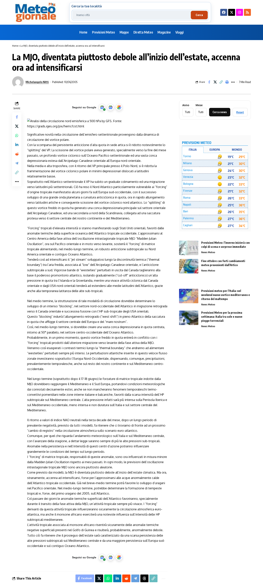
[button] (221, 82)
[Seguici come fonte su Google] (102, 107)
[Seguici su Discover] (119, 107)
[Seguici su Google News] (110, 107)
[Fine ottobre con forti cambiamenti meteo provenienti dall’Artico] (188, 266)
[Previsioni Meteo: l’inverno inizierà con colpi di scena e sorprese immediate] (188, 248)
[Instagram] (239, 12)
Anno (185, 105)
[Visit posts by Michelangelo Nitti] (18, 82)
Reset (240, 112)
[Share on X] (215, 82)
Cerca (199, 15)
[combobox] (132, 15)
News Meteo (208, 252)
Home (15, 45)
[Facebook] (223, 12)
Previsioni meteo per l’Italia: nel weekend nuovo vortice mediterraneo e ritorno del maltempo (225, 295)
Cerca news (220, 112)
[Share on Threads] (144, 578)
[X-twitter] (231, 12)
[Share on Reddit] (16, 154)
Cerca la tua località (86, 6)
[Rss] (247, 12)
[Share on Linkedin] (16, 144)
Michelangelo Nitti (37, 82)
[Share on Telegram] (16, 163)
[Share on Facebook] (209, 82)
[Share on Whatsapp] (16, 135)
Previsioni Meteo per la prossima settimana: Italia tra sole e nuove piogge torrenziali (221, 316)
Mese (199, 105)
